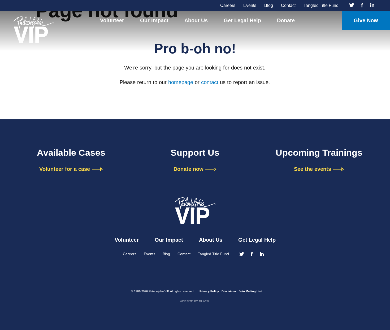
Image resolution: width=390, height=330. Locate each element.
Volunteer (112, 20)
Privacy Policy (209, 291)
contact (209, 82)
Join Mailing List (250, 291)
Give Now (366, 20)
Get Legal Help (242, 20)
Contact (288, 5)
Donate (286, 20)
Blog (268, 5)
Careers (227, 5)
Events (249, 5)
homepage (180, 82)
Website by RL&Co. (195, 301)
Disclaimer (229, 291)
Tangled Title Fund (321, 5)
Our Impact (154, 20)
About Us (196, 20)
